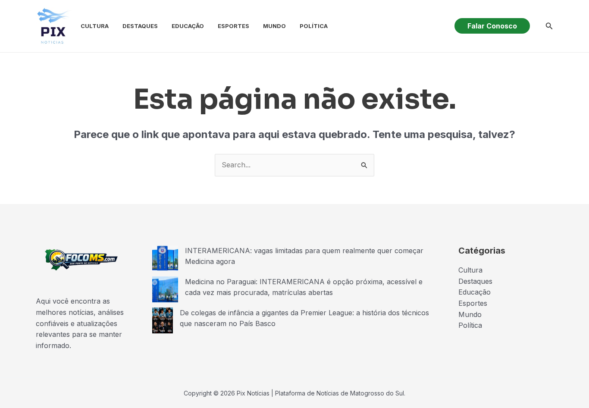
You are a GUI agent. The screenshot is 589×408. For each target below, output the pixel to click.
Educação (188, 25)
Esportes (233, 25)
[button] (492, 26)
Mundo (274, 25)
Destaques (140, 25)
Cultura (95, 25)
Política (314, 25)
